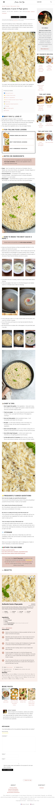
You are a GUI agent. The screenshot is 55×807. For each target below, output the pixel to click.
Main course (13, 6)
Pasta (18, 6)
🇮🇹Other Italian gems (9, 108)
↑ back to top (27, 780)
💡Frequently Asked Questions (11, 104)
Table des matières (9, 90)
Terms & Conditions (13, 790)
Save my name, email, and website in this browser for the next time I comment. (18, 766)
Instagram (18, 561)
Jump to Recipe (15, 17)
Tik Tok (7, 563)
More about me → (45, 48)
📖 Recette (6, 110)
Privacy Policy (13, 787)
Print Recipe (23, 17)
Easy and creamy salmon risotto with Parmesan (13, 553)
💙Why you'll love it (8, 93)
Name (4, 754)
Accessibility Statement (13, 792)
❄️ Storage (6, 106)
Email (3, 758)
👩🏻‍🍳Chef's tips (7, 101)
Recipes (8, 6)
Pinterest (23, 561)
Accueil (3, 6)
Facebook (29, 561)
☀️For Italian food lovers (9, 95)
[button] (33, 577)
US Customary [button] (9, 627)
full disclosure (15, 20)
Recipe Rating (5, 731)
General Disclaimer (13, 789)
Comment (4, 736)
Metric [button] (3, 627)
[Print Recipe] (31, 577)
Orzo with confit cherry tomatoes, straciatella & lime (15, 551)
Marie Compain (9, 667)
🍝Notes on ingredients (9, 97)
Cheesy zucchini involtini (8, 550)
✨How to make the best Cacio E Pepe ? (13, 99)
